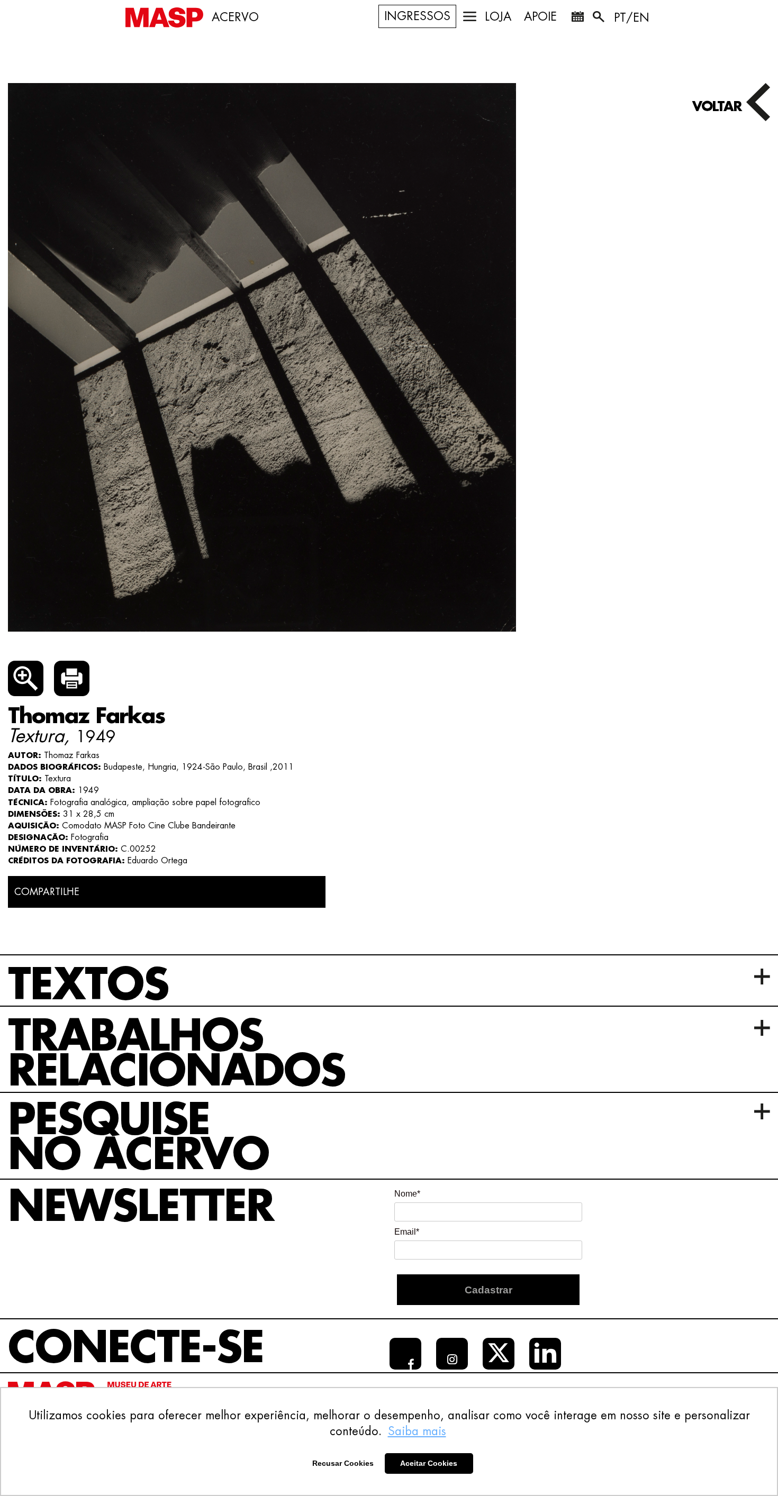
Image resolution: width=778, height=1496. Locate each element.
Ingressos (417, 16)
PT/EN (631, 18)
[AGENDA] (577, 18)
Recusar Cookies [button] (343, 1463)
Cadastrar (488, 1290)
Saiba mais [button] (417, 1431)
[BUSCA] (600, 18)
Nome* (407, 1193)
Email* (406, 1231)
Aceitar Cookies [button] (428, 1463)
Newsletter (141, 1207)
